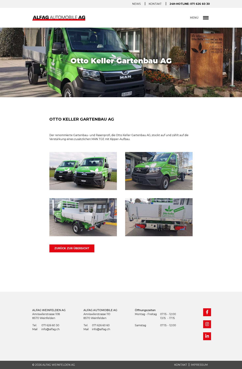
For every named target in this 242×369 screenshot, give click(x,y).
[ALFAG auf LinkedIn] (207, 336)
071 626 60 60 (96, 325)
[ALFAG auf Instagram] (207, 324)
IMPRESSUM (199, 364)
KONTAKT (180, 364)
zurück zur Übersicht (71, 248)
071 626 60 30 (45, 325)
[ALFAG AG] (59, 18)
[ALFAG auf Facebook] (207, 312)
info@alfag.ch (46, 329)
